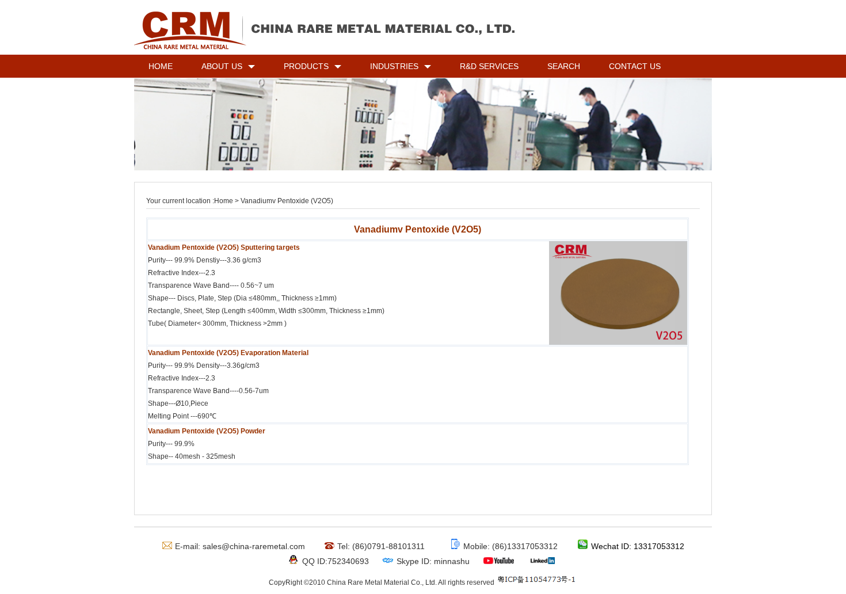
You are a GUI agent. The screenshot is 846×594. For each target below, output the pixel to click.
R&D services (489, 66)
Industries (394, 66)
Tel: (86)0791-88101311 (381, 546)
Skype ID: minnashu (433, 561)
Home (160, 66)
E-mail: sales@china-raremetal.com (240, 546)
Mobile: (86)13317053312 (510, 546)
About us (221, 66)
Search (563, 66)
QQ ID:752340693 (335, 561)
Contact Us (635, 66)
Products (306, 66)
